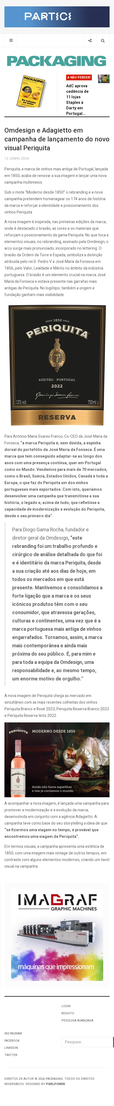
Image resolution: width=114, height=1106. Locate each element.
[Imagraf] (57, 935)
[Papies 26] (57, 17)
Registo (67, 1013)
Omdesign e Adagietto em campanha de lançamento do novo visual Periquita (57, 139)
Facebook (12, 1040)
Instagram (13, 1033)
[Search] (102, 40)
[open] (10, 40)
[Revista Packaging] (30, 91)
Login (66, 1006)
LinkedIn (11, 1048)
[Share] (89, 40)
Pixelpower (55, 1084)
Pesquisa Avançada (77, 1020)
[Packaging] (57, 61)
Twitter (10, 1055)
